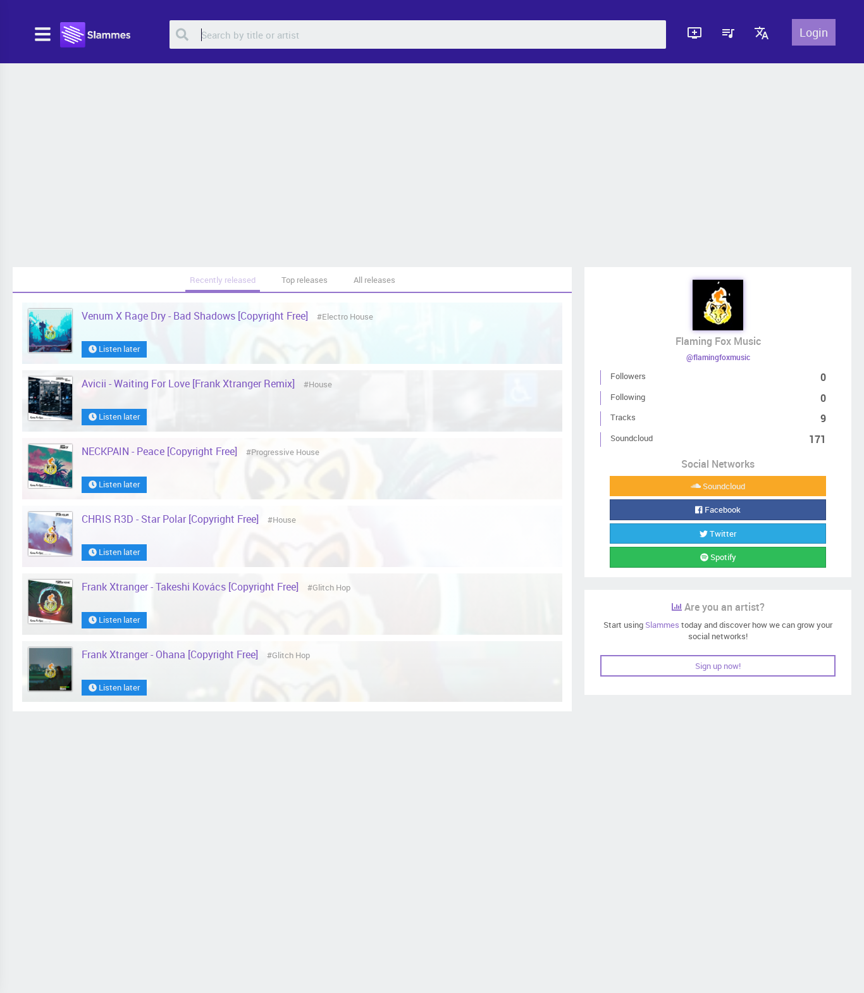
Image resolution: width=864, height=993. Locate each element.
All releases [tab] (374, 279)
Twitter (722, 533)
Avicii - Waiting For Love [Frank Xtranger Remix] (189, 383)
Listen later (118, 348)
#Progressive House (282, 452)
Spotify (722, 557)
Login (813, 32)
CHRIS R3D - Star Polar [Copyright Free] (171, 519)
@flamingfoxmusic (718, 357)
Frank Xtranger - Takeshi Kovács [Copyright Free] (191, 587)
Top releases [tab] (304, 279)
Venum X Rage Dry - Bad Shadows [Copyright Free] (196, 316)
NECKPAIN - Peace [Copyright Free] (161, 451)
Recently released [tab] (223, 279)
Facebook (722, 509)
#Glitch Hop (328, 587)
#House (318, 384)
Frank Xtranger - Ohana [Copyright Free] (171, 654)
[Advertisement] (432, 165)
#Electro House (345, 316)
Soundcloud (723, 486)
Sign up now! (718, 665)
